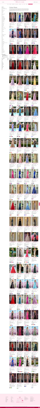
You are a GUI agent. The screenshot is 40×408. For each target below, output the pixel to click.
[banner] (20, 2)
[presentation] (7, 58)
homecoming (7, 399)
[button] (5, 7)
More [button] (9, 11)
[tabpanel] (25, 246)
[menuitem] (8, 4)
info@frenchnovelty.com (32, 400)
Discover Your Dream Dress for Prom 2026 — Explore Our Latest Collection (20, 0)
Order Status (12, 400)
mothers (6, 400)
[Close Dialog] (0, 407)
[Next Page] (22, 391)
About (11, 399)
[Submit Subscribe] (22, 400)
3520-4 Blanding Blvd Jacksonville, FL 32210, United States (32, 399)
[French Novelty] (20, 398)
